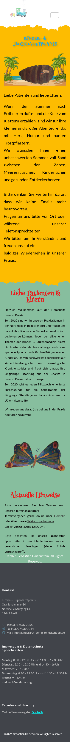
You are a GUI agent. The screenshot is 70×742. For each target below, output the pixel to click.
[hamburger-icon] (54, 15)
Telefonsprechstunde (40, 521)
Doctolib (59, 516)
